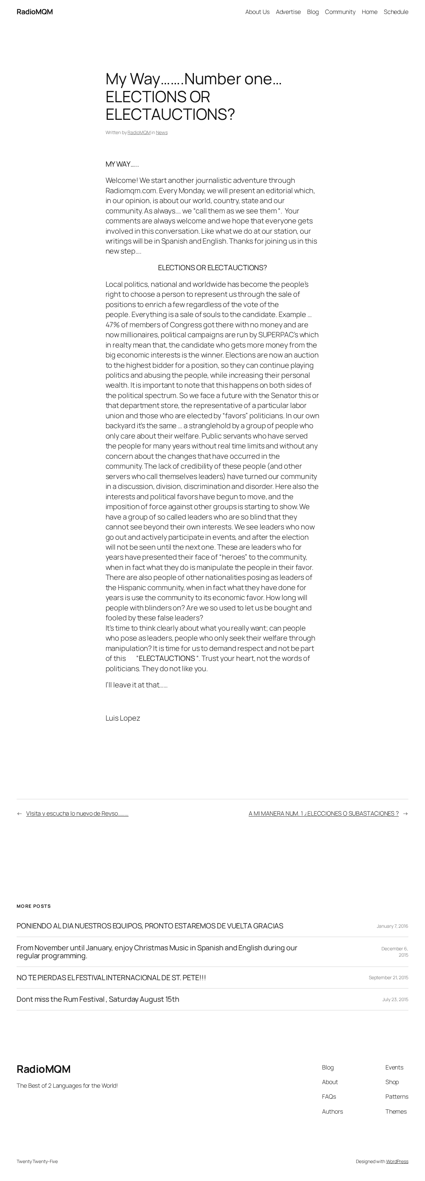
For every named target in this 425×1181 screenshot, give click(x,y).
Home (370, 12)
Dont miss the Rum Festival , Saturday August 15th (98, 999)
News (162, 132)
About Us (257, 12)
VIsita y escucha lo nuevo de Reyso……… (77, 813)
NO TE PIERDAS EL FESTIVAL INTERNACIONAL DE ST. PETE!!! (111, 978)
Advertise (288, 12)
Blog (313, 12)
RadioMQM (35, 12)
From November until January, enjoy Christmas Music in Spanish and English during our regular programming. (157, 952)
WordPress (397, 1161)
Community (340, 12)
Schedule (396, 12)
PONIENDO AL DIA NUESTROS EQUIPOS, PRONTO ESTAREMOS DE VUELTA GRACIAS (150, 926)
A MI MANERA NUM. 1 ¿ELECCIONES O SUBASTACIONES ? (324, 813)
